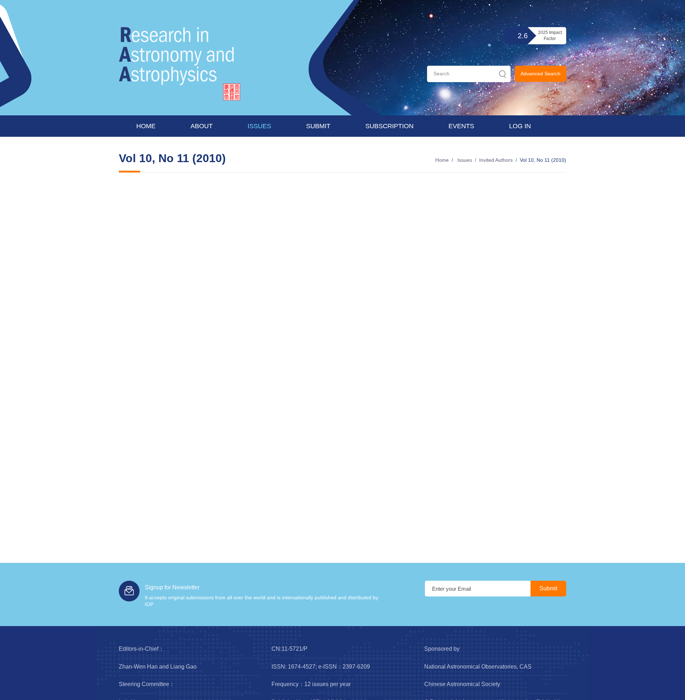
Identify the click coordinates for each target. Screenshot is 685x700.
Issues (259, 126)
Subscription (389, 126)
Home (146, 126)
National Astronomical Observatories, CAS (478, 667)
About (202, 126)
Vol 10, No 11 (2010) (543, 160)
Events (461, 126)
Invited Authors (496, 160)
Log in (520, 126)
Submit (318, 126)
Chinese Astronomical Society (462, 684)
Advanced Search (540, 73)
